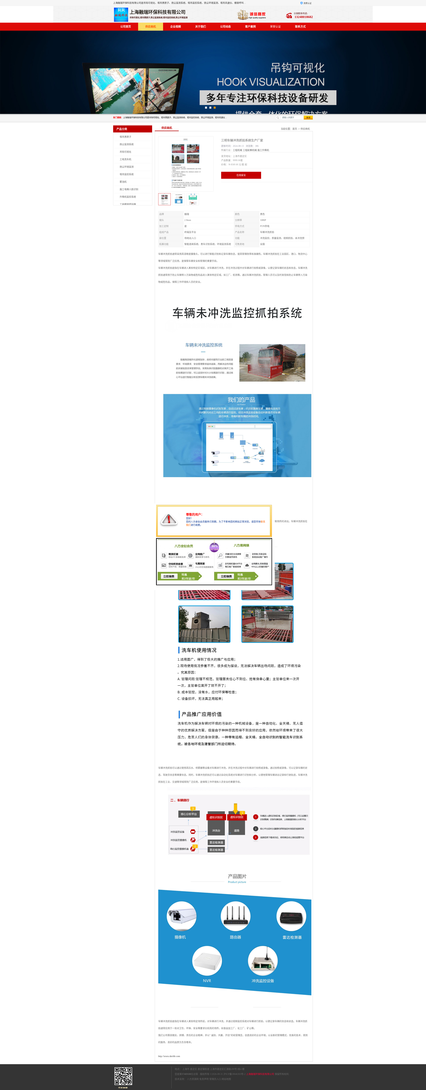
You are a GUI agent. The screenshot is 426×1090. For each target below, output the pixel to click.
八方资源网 (193, 1079)
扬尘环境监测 (127, 167)
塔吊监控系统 (127, 174)
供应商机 (150, 26)
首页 (294, 129)
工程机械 (237, 150)
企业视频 (175, 26)
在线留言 (241, 175)
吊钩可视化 (125, 152)
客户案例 (250, 26)
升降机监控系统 (128, 197)
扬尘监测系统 (127, 144)
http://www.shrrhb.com (169, 1056)
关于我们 (200, 26)
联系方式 (300, 26)
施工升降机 (263, 150)
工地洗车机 (125, 159)
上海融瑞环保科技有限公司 (260, 1074)
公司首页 (125, 26)
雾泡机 (123, 182)
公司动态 (225, 26)
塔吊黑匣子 (125, 137)
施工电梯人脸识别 (129, 189)
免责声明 (204, 1079)
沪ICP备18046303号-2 (234, 1074)
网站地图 (226, 1079)
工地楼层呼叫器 (128, 204)
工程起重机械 (250, 150)
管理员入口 (215, 1079)
